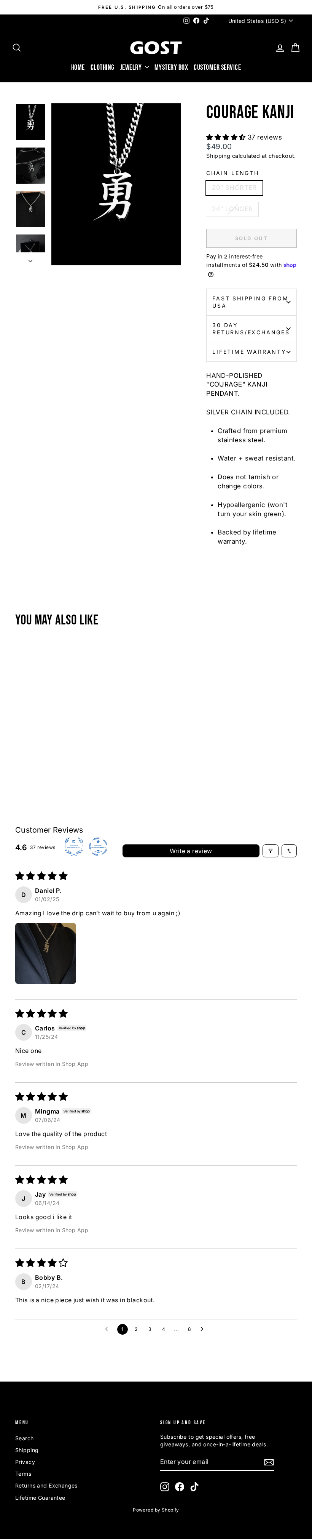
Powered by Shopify (156, 1510)
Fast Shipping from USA (250, 302)
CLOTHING (103, 67)
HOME (78, 67)
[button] (227, 137)
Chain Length (232, 173)
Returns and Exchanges (46, 1485)
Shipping (218, 155)
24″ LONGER (232, 209)
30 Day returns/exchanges (251, 329)
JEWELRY (131, 67)
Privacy (25, 1462)
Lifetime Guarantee (40, 1497)
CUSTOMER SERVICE (217, 67)
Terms (23, 1473)
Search (24, 1438)
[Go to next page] (204, 1329)
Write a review (191, 851)
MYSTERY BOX (171, 67)
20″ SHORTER (234, 187)
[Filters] (271, 850)
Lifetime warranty (249, 351)
